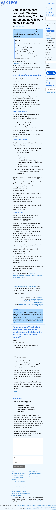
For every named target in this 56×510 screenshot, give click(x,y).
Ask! (12, 471)
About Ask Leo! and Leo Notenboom (21, 487)
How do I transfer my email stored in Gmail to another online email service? (27, 276)
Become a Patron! (34, 471)
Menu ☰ (51, 3)
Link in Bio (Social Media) (18, 481)
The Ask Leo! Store (34, 477)
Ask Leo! (29, 317)
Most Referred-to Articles (18, 473)
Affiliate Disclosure (16, 495)
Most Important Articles (17, 475)
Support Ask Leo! (50, 92)
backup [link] (25, 219)
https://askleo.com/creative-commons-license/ (36, 508)
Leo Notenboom (19, 312)
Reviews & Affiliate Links (36, 501)
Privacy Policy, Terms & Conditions (20, 493)
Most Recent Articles (17, 477)
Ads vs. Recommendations (18, 491)
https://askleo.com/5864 (37, 299)
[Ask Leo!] (10, 3)
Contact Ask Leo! (16, 489)
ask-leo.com (40, 297)
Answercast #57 (18, 63)
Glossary (13, 479)
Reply (15, 351)
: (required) (49, 65)
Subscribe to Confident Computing (25, 286)
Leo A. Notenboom (19, 26)
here (46, 80)
